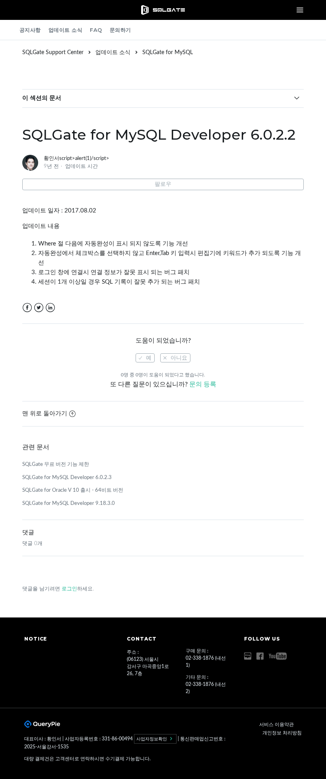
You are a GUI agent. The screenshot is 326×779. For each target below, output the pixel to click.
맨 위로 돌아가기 (44, 414)
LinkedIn (50, 308)
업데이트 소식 (66, 30)
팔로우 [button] (163, 184)
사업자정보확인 (152, 738)
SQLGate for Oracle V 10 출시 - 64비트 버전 (72, 490)
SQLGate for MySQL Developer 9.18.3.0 (68, 503)
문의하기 (120, 30)
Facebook (27, 308)
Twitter (39, 308)
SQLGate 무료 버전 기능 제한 (55, 464)
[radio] (145, 357)
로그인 (69, 589)
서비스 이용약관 (276, 724)
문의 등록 (202, 384)
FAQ (96, 30)
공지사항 (30, 30)
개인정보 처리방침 (282, 732)
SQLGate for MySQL (167, 52)
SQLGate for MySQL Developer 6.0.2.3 (67, 477)
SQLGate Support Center (52, 52)
